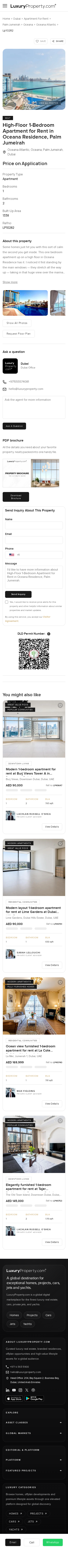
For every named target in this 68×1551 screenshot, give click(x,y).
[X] (27, 1390)
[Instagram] (20, 1390)
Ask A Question (14, 426)
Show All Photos (17, 323)
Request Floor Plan (19, 333)
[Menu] (5, 6)
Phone (9, 548)
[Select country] (12, 555)
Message (11, 563)
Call (31, 1542)
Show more (10, 282)
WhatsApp (52, 1542)
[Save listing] (60, 705)
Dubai (17, 18)
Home (6, 18)
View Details (52, 826)
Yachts (27, 1324)
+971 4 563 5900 (19, 1366)
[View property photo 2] (25, 303)
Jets (12, 1324)
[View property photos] (34, 79)
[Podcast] (33, 1390)
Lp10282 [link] (8, 30)
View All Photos (48, 103)
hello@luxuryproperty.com (25, 1372)
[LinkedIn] (7, 1390)
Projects (32, 1315)
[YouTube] (14, 1390)
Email (8, 534)
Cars (48, 1315)
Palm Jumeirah (11, 24)
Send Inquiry (18, 594)
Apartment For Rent (36, 18)
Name (8, 519)
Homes (14, 1315)
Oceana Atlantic (46, 24)
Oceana (28, 24)
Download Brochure (16, 496)
